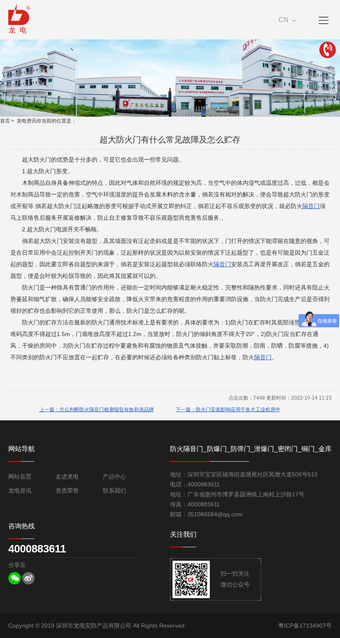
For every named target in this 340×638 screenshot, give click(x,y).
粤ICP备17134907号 (305, 625)
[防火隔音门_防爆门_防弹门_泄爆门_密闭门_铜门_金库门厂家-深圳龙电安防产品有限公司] (19, 18)
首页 (5, 121)
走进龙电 (67, 476)
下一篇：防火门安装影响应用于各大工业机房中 (228, 409)
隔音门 (311, 206)
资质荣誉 (67, 490)
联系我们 (114, 490)
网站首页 (20, 476)
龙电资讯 (26, 121)
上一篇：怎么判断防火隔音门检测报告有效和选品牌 (96, 409)
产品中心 (114, 476)
